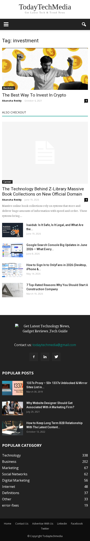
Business (8, 88)
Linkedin (62, 523)
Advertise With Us (42, 523)
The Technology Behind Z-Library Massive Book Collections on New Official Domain (43, 191)
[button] (84, 24)
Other (6, 499)
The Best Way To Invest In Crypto (34, 95)
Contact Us (21, 523)
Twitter (45, 528)
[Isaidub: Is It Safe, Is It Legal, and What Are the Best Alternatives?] (12, 230)
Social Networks (14, 474)
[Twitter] (56, 357)
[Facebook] (34, 357)
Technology (11, 455)
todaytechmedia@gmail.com (54, 345)
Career (7, 181)
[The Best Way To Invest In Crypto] (45, 69)
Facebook (77, 523)
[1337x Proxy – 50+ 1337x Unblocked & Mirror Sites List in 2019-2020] (12, 388)
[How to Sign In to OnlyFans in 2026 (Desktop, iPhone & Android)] (12, 270)
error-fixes (10, 505)
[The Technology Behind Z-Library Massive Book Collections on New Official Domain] (45, 153)
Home (7, 523)
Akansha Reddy (12, 100)
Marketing (10, 468)
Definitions (10, 493)
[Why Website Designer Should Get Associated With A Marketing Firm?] (12, 408)
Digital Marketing (16, 480)
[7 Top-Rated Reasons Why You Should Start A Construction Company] (12, 290)
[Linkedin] (45, 357)
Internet (8, 486)
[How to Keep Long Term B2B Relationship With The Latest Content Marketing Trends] (12, 428)
